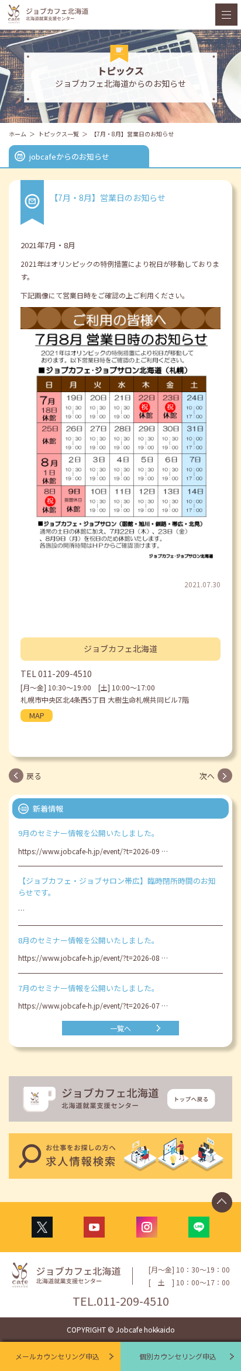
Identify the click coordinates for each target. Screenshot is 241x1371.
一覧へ (120, 1028)
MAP (36, 715)
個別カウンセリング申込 (177, 1356)
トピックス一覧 (58, 133)
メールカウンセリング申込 (57, 1356)
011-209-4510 (65, 673)
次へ (207, 775)
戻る (34, 775)
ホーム (17, 133)
